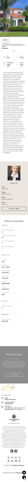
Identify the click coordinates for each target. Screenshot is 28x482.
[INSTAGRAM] (12, 457)
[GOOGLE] (8, 461)
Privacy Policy (21, 473)
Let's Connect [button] (14, 374)
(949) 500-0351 (6, 194)
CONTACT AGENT (14, 208)
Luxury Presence (18, 465)
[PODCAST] (15, 461)
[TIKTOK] (19, 461)
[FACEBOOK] (8, 457)
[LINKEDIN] (15, 457)
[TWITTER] (19, 457)
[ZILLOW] (12, 461)
